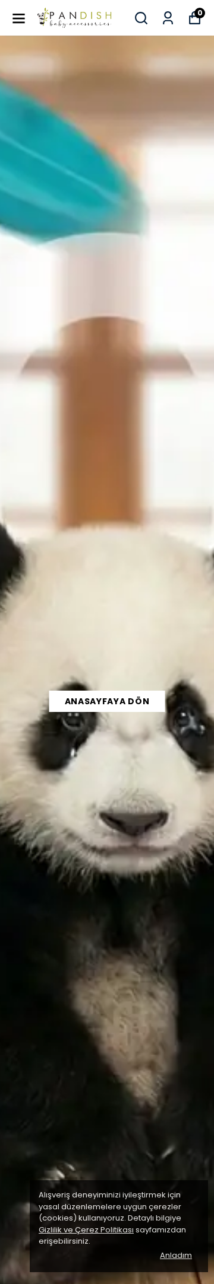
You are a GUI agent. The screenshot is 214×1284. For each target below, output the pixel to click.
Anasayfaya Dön (107, 701)
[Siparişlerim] (167, 18)
